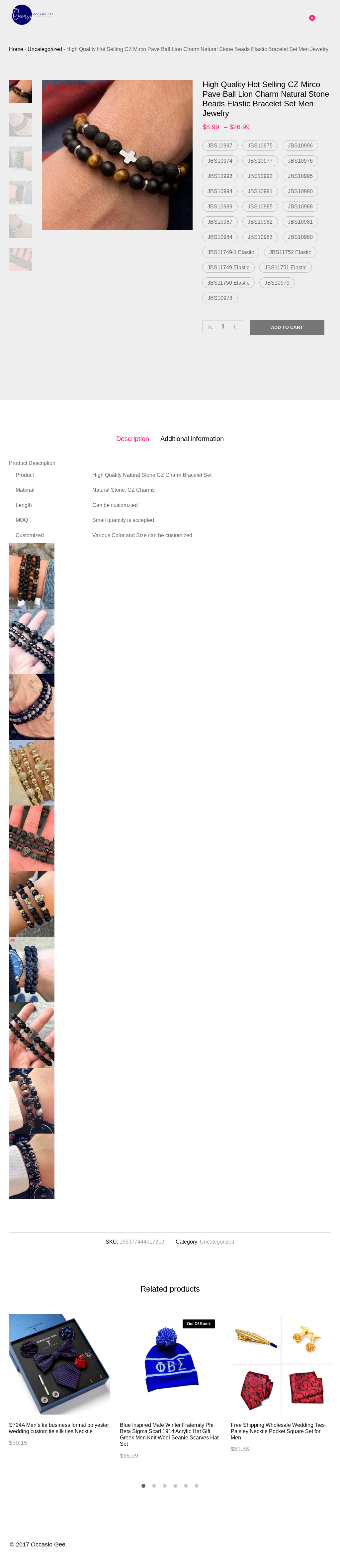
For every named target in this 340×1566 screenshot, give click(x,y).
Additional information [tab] (192, 438)
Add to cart (287, 327)
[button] (220, 145)
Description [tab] (132, 438)
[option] (117, 155)
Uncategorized (217, 1242)
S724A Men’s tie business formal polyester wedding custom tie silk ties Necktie (59, 1428)
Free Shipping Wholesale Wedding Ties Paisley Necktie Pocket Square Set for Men (278, 1431)
